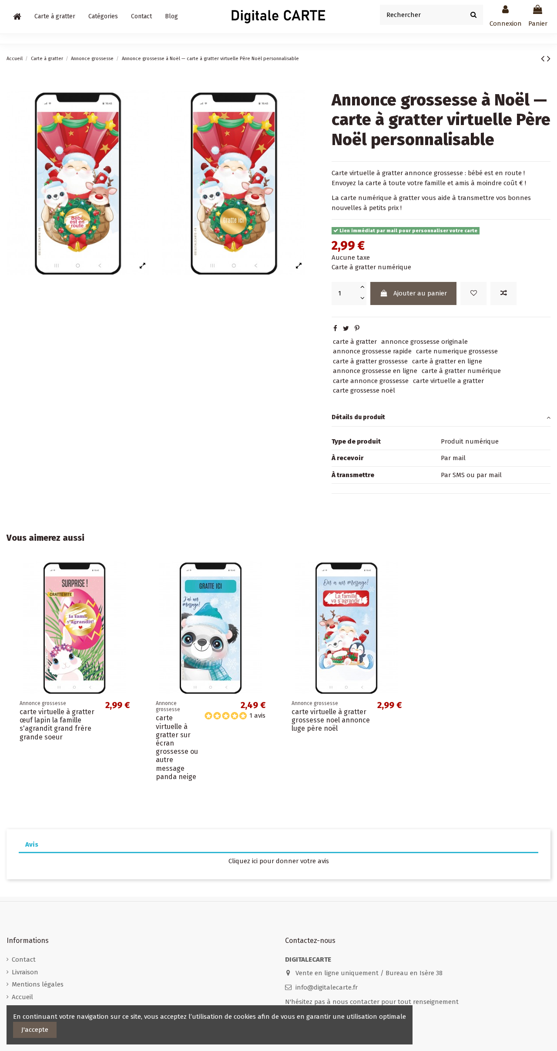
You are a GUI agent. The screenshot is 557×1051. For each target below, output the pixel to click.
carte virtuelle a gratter (448, 381)
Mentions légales (38, 984)
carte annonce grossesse (371, 381)
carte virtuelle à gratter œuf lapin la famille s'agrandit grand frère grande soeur (57, 724)
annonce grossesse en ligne (375, 371)
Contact (24, 959)
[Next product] (548, 58)
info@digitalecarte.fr (326, 987)
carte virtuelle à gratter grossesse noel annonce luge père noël (331, 720)
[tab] (441, 418)
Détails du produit (358, 417)
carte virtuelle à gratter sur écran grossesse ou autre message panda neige (177, 747)
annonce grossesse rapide (372, 351)
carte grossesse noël (364, 390)
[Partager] (335, 328)
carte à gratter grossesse (370, 361)
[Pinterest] (357, 328)
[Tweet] (346, 328)
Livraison (25, 972)
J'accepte (34, 1030)
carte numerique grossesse (457, 351)
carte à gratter (355, 342)
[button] (103, 16)
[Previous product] (544, 58)
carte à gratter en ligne (447, 361)
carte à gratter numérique (461, 371)
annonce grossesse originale (424, 342)
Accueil (22, 997)
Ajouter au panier (420, 293)
